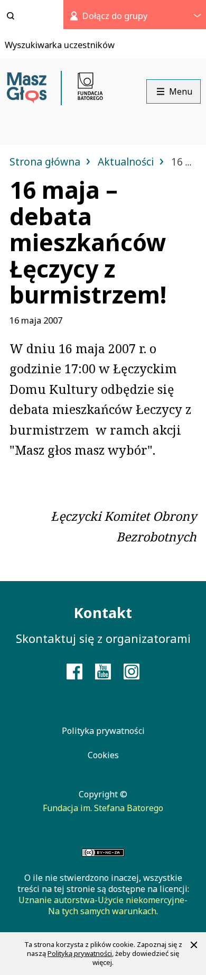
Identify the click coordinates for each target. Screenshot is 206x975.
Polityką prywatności (80, 953)
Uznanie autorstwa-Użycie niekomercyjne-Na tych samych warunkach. (103, 905)
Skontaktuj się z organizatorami (103, 638)
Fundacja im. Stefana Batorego (103, 808)
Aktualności (127, 161)
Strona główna (46, 161)
